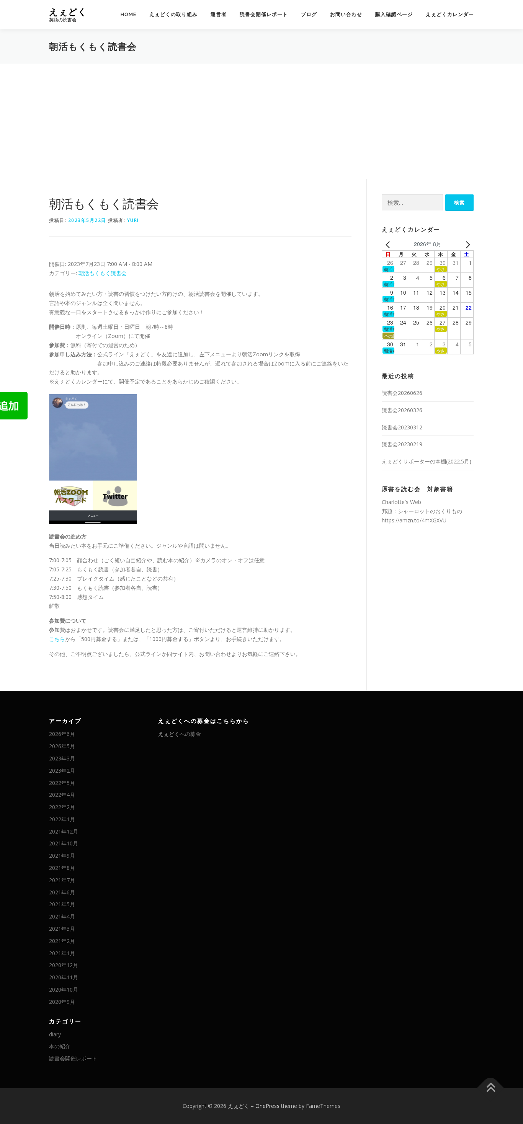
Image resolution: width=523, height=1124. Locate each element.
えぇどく (68, 12)
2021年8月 (62, 867)
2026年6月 (62, 733)
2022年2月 (62, 807)
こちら (57, 639)
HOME (128, 14)
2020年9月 (62, 1001)
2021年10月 (63, 843)
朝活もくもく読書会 (102, 273)
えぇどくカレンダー (450, 14)
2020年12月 (63, 965)
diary (55, 1034)
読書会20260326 (402, 410)
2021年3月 (62, 928)
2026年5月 (62, 746)
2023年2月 (62, 770)
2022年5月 (62, 782)
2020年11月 (63, 977)
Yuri (133, 220)
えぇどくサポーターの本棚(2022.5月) (426, 461)
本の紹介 (59, 1046)
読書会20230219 (402, 444)
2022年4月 (62, 794)
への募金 (179, 733)
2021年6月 (62, 892)
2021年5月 (62, 904)
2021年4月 (62, 916)
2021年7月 (62, 880)
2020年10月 (63, 989)
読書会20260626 (402, 392)
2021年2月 (62, 941)
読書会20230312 (402, 427)
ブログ (309, 14)
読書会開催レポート (264, 14)
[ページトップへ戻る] (490, 1088)
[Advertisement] (261, 121)
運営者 (219, 14)
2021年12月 (63, 831)
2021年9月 (62, 855)
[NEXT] (466, 244)
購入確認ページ (394, 14)
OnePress (267, 1105)
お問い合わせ (346, 14)
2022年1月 (62, 819)
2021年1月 (62, 953)
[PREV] (389, 244)
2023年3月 (62, 758)
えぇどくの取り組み (173, 14)
